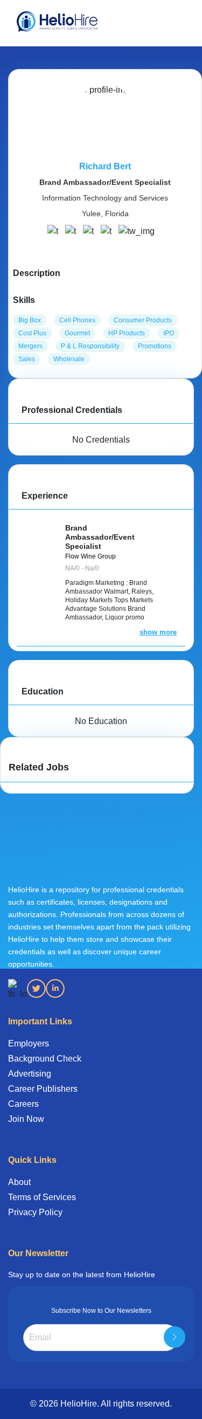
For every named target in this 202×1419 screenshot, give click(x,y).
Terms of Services (42, 1197)
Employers (28, 1043)
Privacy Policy (35, 1212)
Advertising (29, 1073)
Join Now (26, 1119)
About (19, 1182)
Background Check (44, 1058)
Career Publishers (43, 1088)
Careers (23, 1103)
